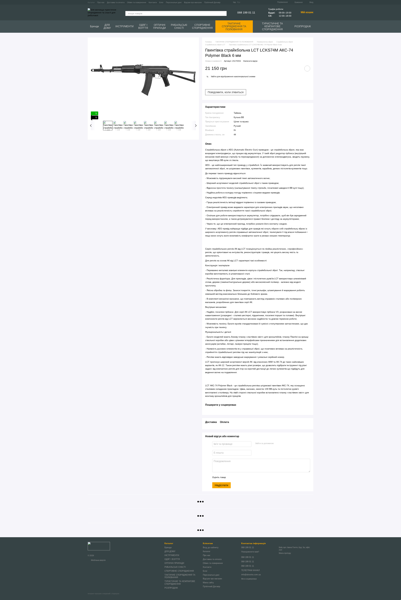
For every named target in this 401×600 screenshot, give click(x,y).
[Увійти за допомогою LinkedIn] (287, 443)
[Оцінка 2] (236, 477)
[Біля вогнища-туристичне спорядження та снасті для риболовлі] (99, 546)
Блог (161, 2)
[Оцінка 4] (246, 477)
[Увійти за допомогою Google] (282, 443)
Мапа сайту (208, 582)
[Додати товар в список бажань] (307, 68)
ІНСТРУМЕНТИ (124, 26)
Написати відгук (250, 61)
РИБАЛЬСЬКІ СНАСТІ (179, 26)
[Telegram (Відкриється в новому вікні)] (228, 2)
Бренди (94, 26)
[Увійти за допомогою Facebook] (277, 443)
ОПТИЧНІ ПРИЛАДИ (159, 26)
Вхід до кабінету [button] (211, 547)
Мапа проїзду (285, 553)
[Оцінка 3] (241, 477)
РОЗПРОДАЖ (302, 26)
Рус (238, 2)
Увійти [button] (213, 76)
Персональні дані (174, 2)
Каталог (91, 2)
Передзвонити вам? (250, 552)
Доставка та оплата (116, 2)
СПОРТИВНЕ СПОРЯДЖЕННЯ (202, 26)
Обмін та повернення (136, 2)
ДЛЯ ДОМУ (107, 26)
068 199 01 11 (246, 12)
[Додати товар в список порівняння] (298, 68)
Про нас (100, 2)
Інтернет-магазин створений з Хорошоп (103, 594)
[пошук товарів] (224, 13)
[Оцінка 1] (231, 477)
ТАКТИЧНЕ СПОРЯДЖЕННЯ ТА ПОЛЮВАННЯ (234, 26)
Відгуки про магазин (193, 2)
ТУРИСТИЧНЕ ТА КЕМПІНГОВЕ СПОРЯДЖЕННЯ (272, 26)
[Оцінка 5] (251, 477)
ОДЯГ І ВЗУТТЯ (143, 26)
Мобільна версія (98, 560)
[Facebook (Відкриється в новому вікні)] (225, 2)
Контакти (153, 2)
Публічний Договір (212, 2)
